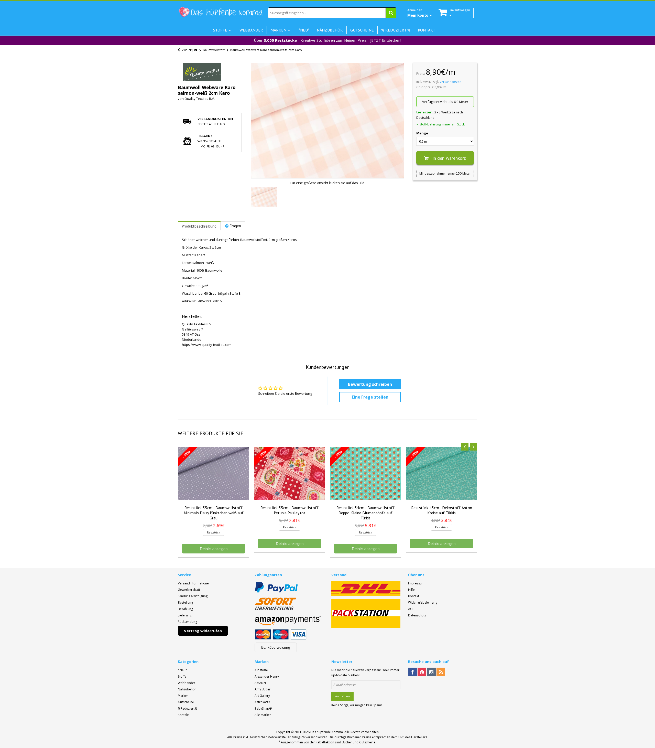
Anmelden (342, 696)
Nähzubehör (187, 689)
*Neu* (182, 670)
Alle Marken (263, 715)
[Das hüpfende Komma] (220, 12)
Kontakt (413, 596)
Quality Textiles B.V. (199, 98)
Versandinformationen (194, 583)
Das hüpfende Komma (326, 732)
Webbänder (186, 683)
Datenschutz (417, 615)
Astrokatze (262, 702)
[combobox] (332, 12)
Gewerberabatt (189, 589)
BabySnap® (263, 708)
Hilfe (411, 589)
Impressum (416, 583)
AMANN (260, 683)
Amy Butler (262, 689)
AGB (411, 609)
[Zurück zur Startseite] (196, 50)
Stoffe (182, 676)
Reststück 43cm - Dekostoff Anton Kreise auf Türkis (441, 510)
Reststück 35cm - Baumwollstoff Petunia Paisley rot (289, 510)
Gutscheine (186, 702)
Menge (422, 133)
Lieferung (184, 615)
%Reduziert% (187, 708)
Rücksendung (187, 621)
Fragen (235, 225)
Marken (183, 695)
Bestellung (185, 602)
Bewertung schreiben (370, 384)
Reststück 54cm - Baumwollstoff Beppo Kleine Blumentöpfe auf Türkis (365, 512)
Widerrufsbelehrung (422, 602)
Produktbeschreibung (199, 226)
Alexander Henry (267, 676)
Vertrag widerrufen (203, 630)
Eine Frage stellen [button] (370, 397)
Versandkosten (450, 82)
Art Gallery (262, 695)
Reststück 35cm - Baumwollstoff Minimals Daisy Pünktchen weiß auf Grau (214, 512)
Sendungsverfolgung (193, 596)
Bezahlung (185, 609)
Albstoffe (261, 670)
